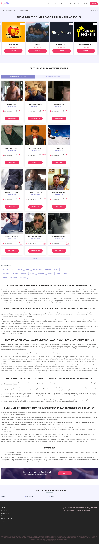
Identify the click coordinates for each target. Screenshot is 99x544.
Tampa (27, 269)
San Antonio (14, 277)
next (52, 57)
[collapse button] (35, 258)
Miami (12, 269)
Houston (5, 277)
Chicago (56, 269)
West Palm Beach (37, 269)
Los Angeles (29, 496)
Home (50, 4)
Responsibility (5, 516)
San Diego (5, 269)
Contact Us (55, 529)
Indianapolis (6, 273)
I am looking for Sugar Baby (52, 76)
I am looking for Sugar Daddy (18, 76)
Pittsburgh (50, 273)
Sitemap (48, 529)
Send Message (11, 118)
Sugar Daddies (59, 4)
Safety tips (4, 510)
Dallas (65, 273)
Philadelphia (41, 273)
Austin (58, 273)
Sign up (93, 3)
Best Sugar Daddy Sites (74, 4)
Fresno (4, 496)
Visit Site (13, 51)
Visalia (52, 496)
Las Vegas (15, 273)
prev (46, 57)
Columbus (48, 269)
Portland (32, 273)
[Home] (8, 3)
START (65, 473)
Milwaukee (23, 277)
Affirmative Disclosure (7, 518)
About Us (3, 521)
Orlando (20, 269)
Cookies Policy (5, 513)
